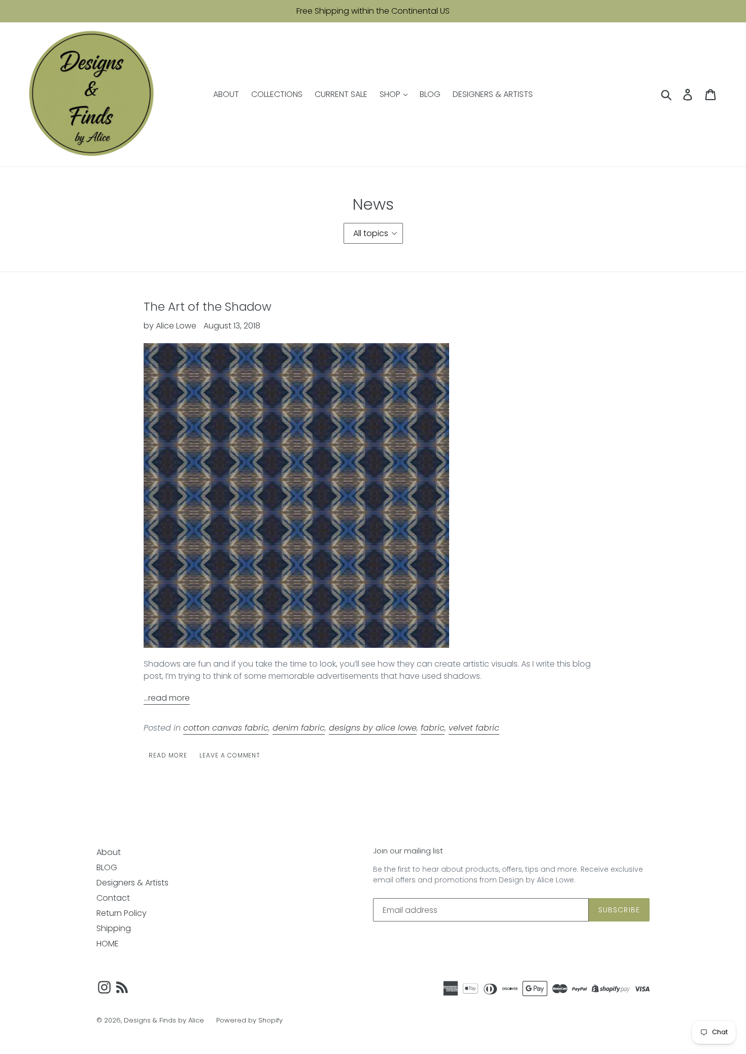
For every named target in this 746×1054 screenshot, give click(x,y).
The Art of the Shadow (208, 307)
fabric (433, 728)
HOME (107, 943)
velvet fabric (474, 728)
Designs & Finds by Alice (164, 1020)
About (108, 852)
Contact (113, 898)
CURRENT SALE (341, 94)
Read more (168, 755)
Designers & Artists (132, 882)
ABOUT (226, 94)
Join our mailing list (408, 850)
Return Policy (121, 913)
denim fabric (299, 728)
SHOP (391, 94)
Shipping (113, 928)
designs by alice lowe (373, 728)
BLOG (430, 94)
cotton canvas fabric (225, 728)
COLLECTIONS (276, 94)
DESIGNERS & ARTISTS (493, 94)
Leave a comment (229, 755)
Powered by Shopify (249, 1020)
